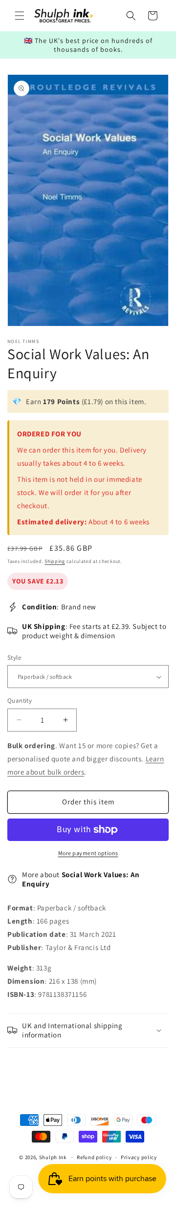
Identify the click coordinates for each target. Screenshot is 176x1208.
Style (14, 657)
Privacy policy (139, 1157)
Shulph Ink (52, 1157)
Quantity (19, 700)
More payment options (88, 853)
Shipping (54, 561)
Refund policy (94, 1157)
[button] (19, 15)
